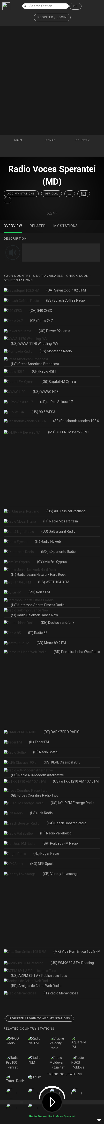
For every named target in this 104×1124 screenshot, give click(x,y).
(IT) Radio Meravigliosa (61, 993)
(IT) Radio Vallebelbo (56, 833)
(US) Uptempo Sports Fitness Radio (38, 605)
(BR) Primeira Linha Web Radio (77, 652)
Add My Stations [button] (21, 193)
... (69, 193)
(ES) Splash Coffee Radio (65, 300)
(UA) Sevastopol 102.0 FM (66, 290)
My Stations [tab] (65, 226)
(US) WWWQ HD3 (46, 392)
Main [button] (18, 140)
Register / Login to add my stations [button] (39, 1018)
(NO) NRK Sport (41, 864)
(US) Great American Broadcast (35, 364)
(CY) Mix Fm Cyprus (52, 562)
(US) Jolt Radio (41, 813)
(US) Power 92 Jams (54, 331)
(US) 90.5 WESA (43, 412)
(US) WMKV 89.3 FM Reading (72, 963)
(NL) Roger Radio (46, 853)
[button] (52, 17)
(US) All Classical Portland (66, 511)
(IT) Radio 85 (37, 633)
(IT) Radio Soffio (45, 752)
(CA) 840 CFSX (41, 310)
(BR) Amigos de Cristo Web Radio (36, 986)
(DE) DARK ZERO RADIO (62, 732)
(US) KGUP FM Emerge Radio (72, 803)
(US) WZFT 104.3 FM (53, 582)
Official (51, 193)
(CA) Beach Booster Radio (66, 823)
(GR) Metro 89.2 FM (51, 643)
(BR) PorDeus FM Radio (60, 843)
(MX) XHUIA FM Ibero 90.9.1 (69, 432)
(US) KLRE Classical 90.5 (62, 762)
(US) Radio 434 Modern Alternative (37, 775)
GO (75, 6)
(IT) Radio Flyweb (48, 541)
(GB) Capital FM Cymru (59, 381)
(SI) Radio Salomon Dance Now (34, 615)
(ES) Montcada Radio (56, 351)
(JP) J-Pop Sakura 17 (56, 402)
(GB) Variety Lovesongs (60, 874)
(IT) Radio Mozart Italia (60, 521)
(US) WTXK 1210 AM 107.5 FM (76, 781)
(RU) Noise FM (39, 592)
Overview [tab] (13, 226)
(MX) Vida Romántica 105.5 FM (76, 951)
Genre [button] (50, 140)
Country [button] (83, 140)
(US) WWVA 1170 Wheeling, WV (34, 344)
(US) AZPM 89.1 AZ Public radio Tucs (39, 976)
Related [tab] (38, 226)
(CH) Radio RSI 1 (44, 371)
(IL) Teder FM (39, 742)
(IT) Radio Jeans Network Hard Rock (38, 574)
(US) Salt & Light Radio (58, 531)
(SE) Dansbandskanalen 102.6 (76, 421)
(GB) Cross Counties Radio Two (34, 795)
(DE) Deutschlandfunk (57, 622)
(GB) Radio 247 (41, 321)
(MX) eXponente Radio (58, 552)
